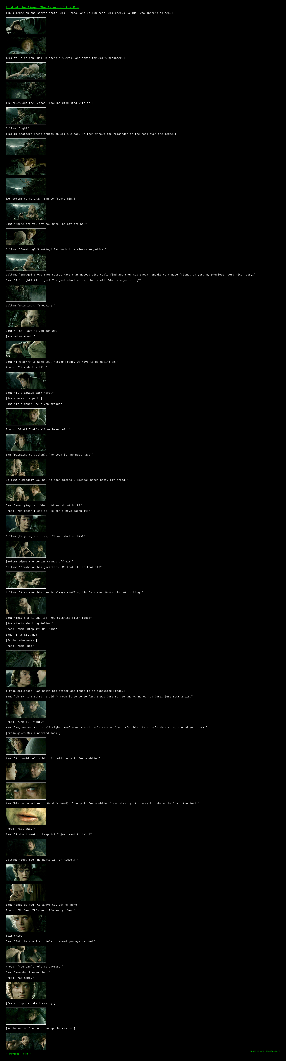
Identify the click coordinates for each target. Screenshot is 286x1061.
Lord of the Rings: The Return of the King (43, 7)
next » (27, 1054)
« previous (12, 1054)
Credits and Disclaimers (265, 1051)
